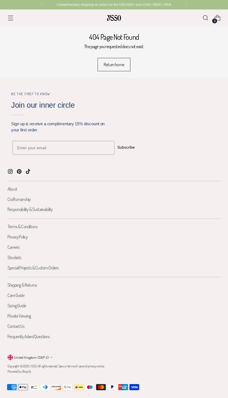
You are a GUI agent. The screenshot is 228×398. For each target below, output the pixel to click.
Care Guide (16, 295)
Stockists (15, 257)
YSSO (33, 366)
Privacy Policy (18, 237)
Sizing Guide (17, 305)
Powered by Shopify (19, 371)
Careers (14, 247)
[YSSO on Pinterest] (19, 172)
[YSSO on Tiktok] (28, 172)
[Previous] (42, 4)
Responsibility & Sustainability (30, 209)
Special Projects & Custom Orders (33, 268)
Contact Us (16, 326)
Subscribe (126, 147)
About (12, 189)
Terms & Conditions (23, 226)
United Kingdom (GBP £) (31, 357)
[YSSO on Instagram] (11, 172)
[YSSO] (114, 18)
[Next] (186, 4)
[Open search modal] (205, 18)
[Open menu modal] (10, 18)
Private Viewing (19, 316)
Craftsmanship (19, 199)
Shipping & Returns (22, 285)
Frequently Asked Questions (29, 336)
